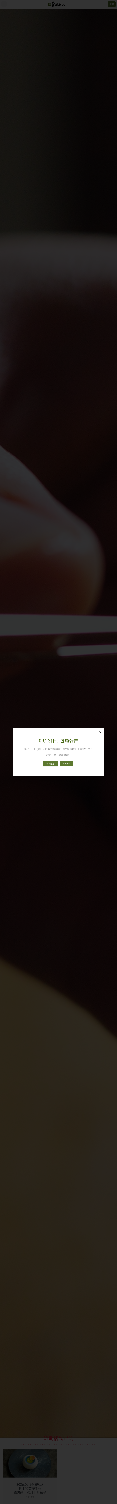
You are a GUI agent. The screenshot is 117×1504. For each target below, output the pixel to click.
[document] (58, 752)
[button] (50, 763)
